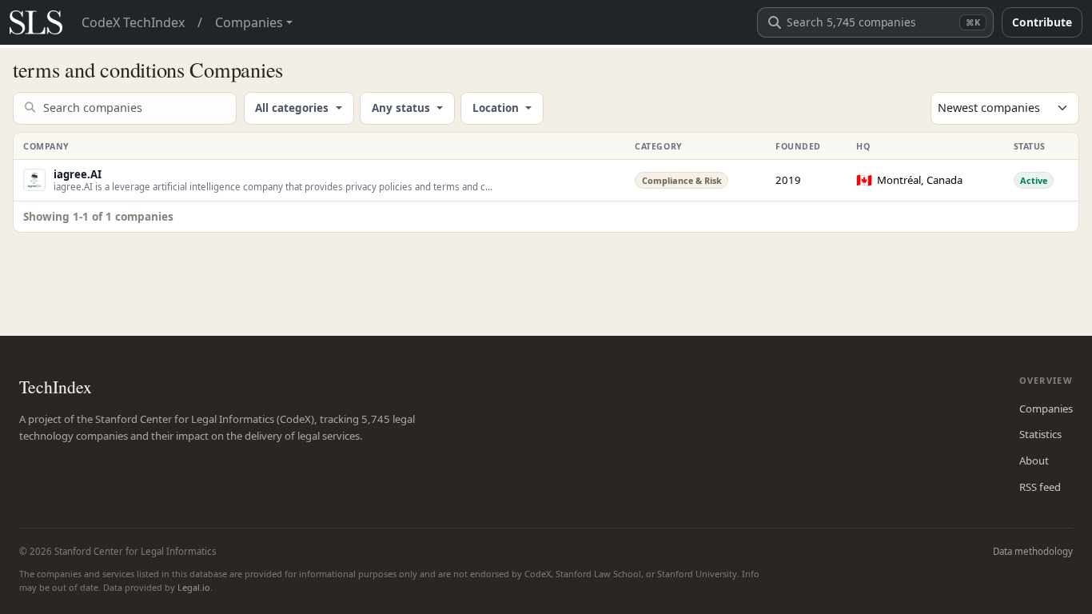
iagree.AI (78, 174)
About (1034, 460)
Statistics (1040, 434)
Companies (1046, 408)
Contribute (1042, 22)
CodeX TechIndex (133, 22)
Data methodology (1033, 551)
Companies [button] (249, 22)
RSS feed (1040, 487)
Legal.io (193, 587)
